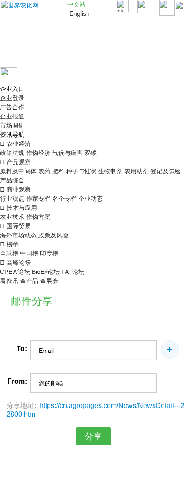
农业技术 (12, 216)
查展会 (49, 280)
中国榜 (29, 253)
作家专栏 (38, 198)
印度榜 (49, 253)
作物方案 (38, 216)
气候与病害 (67, 152)
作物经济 (38, 152)
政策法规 (12, 152)
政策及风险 (53, 235)
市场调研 (12, 125)
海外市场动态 (18, 235)
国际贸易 (15, 225)
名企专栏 (64, 198)
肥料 (58, 171)
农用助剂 (136, 171)
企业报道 (12, 116)
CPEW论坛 (15, 271)
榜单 (9, 244)
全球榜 (9, 253)
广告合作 (12, 107)
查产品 (29, 280)
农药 (44, 171)
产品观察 (15, 161)
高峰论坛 (15, 262)
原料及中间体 (18, 171)
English (80, 13)
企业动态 (90, 198)
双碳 (90, 152)
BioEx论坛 (46, 271)
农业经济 (15, 143)
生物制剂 (110, 171)
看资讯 (9, 280)
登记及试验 (165, 171)
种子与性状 (81, 171)
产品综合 (12, 180)
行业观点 (12, 198)
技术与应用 (18, 207)
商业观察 (15, 189)
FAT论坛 (72, 271)
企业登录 (12, 97)
